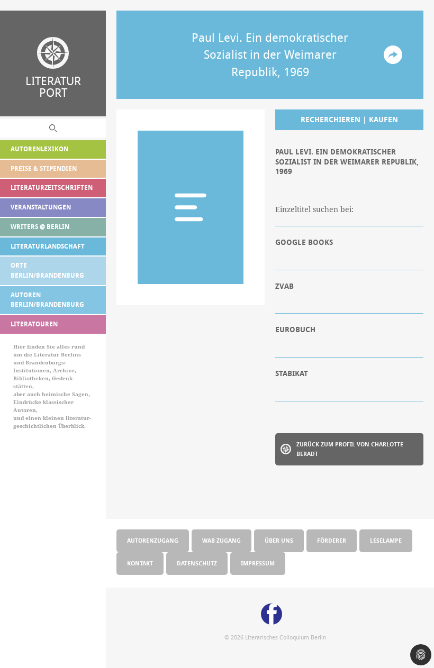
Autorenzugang (152, 540)
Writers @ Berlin (40, 226)
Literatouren (34, 323)
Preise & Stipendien (44, 168)
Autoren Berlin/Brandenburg (47, 299)
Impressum (258, 563)
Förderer (331, 540)
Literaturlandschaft (48, 246)
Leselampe (386, 540)
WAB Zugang (221, 540)
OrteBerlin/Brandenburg (47, 270)
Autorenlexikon (39, 148)
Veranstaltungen (41, 207)
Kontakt (140, 563)
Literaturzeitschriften (52, 187)
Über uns (279, 540)
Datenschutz (197, 563)
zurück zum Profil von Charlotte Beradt (349, 449)
